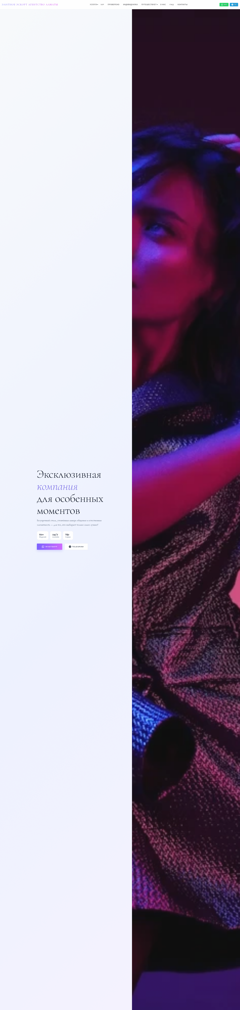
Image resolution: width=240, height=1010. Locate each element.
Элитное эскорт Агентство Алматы (30, 4)
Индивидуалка (130, 5)
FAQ (172, 5)
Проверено (113, 5)
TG (235, 4)
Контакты (183, 5)
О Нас (163, 5)
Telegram (78, 547)
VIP (102, 5)
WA (225, 4)
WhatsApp (51, 547)
